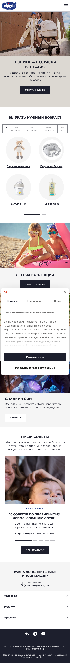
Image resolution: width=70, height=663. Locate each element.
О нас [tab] (57, 301)
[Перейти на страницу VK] (27, 634)
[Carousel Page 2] (44, 214)
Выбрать (15, 417)
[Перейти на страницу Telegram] (35, 634)
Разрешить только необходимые (35, 367)
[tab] (5, 128)
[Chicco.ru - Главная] (9, 6)
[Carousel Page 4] (47, 540)
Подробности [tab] (35, 301)
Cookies (45, 657)
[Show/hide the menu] (66, 6)
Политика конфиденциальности (19, 655)
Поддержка (9, 595)
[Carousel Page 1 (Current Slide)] (32, 214)
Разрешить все (35, 357)
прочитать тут (35, 550)
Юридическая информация (52, 655)
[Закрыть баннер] (65, 292)
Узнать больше (35, 90)
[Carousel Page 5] (52, 540)
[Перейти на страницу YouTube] (43, 634)
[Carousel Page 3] (41, 540)
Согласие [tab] (12, 301)
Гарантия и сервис (30, 657)
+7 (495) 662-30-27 (38, 585)
